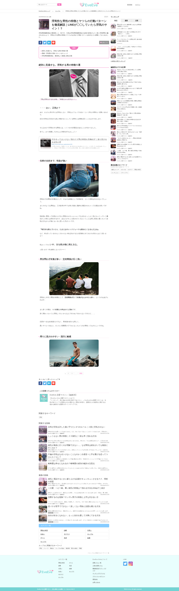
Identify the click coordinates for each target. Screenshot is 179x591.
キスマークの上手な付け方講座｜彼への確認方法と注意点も (129, 108)
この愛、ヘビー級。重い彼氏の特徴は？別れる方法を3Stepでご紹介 (76, 488)
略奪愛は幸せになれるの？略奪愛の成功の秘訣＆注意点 (71, 463)
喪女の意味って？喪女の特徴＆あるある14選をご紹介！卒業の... (129, 120)
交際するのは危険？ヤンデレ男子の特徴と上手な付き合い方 (73, 497)
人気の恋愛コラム (98, 565)
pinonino (56, 512)
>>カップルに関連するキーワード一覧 (98, 553)
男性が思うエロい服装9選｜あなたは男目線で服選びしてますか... (129, 25)
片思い (89, 530)
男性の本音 (44, 530)
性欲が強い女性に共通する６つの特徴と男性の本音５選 (129, 55)
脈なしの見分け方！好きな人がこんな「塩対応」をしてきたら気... (129, 132)
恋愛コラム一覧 (97, 563)
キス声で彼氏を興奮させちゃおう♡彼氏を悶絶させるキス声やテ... (129, 89)
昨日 (115, 20)
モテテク (67, 534)
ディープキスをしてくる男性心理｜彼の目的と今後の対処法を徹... (129, 40)
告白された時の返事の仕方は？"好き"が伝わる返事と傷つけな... (129, 83)
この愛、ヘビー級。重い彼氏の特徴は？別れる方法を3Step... (129, 151)
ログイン (137, 4)
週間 (126, 20)
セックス (43, 541)
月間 (136, 20)
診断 (65, 530)
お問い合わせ (96, 582)
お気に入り (105, 42)
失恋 (65, 538)
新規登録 (129, 4)
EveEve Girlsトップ (44, 11)
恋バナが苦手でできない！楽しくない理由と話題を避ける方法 (74, 506)
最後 (80, 373)
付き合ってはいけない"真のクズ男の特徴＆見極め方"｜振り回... (129, 114)
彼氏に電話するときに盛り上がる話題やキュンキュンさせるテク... (129, 157)
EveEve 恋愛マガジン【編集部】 (63, 395)
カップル (57, 11)
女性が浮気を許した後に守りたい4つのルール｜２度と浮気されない (76, 427)
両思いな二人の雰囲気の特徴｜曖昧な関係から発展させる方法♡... (129, 101)
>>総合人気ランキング (118, 61)
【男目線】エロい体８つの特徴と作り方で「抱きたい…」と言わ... (129, 32)
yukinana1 (119, 43)
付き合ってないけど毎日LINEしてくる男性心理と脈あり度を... (129, 70)
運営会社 (95, 579)
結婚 (88, 538)
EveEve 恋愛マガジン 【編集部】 (125, 58)
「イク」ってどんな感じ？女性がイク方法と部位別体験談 (129, 47)
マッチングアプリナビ (99, 573)
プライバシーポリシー (99, 576)
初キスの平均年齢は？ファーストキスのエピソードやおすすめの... (129, 126)
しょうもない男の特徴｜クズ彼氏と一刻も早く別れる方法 (72, 436)
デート (43, 538)
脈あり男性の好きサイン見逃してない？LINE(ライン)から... (129, 95)
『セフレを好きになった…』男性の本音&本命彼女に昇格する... (129, 139)
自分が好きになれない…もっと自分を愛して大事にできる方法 (74, 515)
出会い (43, 534)
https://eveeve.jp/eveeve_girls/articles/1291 (62, 144)
